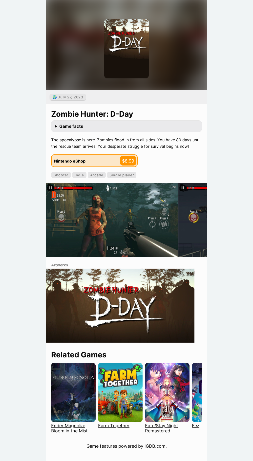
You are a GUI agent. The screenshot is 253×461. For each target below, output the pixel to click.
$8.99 (128, 161)
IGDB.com (155, 446)
